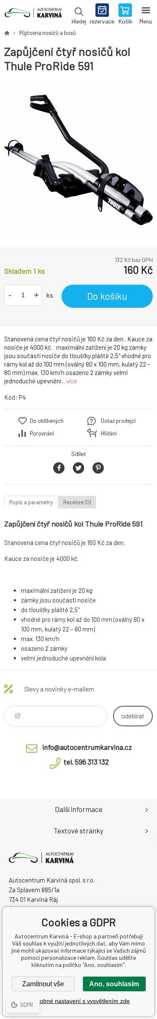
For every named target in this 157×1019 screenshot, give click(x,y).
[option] (78, 160)
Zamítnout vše (43, 984)
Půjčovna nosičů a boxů (47, 32)
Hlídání (109, 433)
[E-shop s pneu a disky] (6, 32)
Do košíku (107, 296)
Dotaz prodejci (118, 420)
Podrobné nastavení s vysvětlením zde (78, 1001)
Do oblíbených (47, 420)
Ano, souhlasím (114, 984)
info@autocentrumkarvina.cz (87, 747)
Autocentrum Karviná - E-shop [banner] (33, 14)
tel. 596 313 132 (86, 761)
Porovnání (42, 433)
